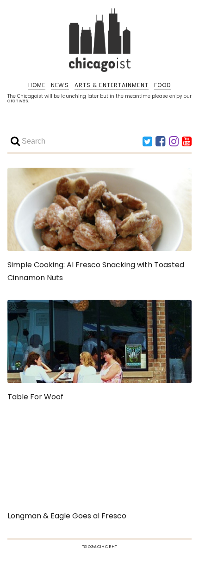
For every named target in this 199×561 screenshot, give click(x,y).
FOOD (162, 85)
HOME (36, 85)
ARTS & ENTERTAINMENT (112, 85)
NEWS (59, 85)
